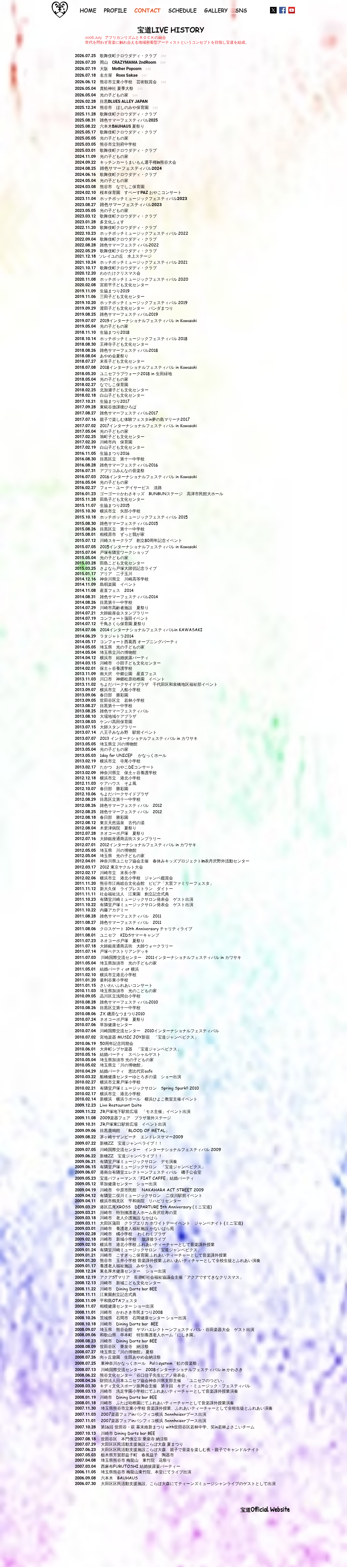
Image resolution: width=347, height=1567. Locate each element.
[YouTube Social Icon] (291, 10)
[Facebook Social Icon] (282, 10)
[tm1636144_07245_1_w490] (273, 10)
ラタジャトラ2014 (117, 636)
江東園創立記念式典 (120, 1294)
